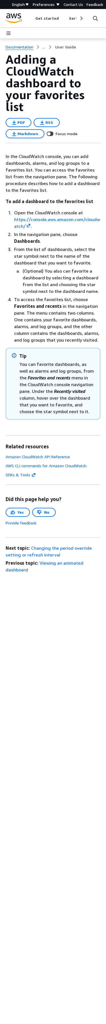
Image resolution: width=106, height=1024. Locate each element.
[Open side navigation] (8, 33)
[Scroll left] (31, 18)
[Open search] (95, 18)
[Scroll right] (81, 18)
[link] (65, 47)
